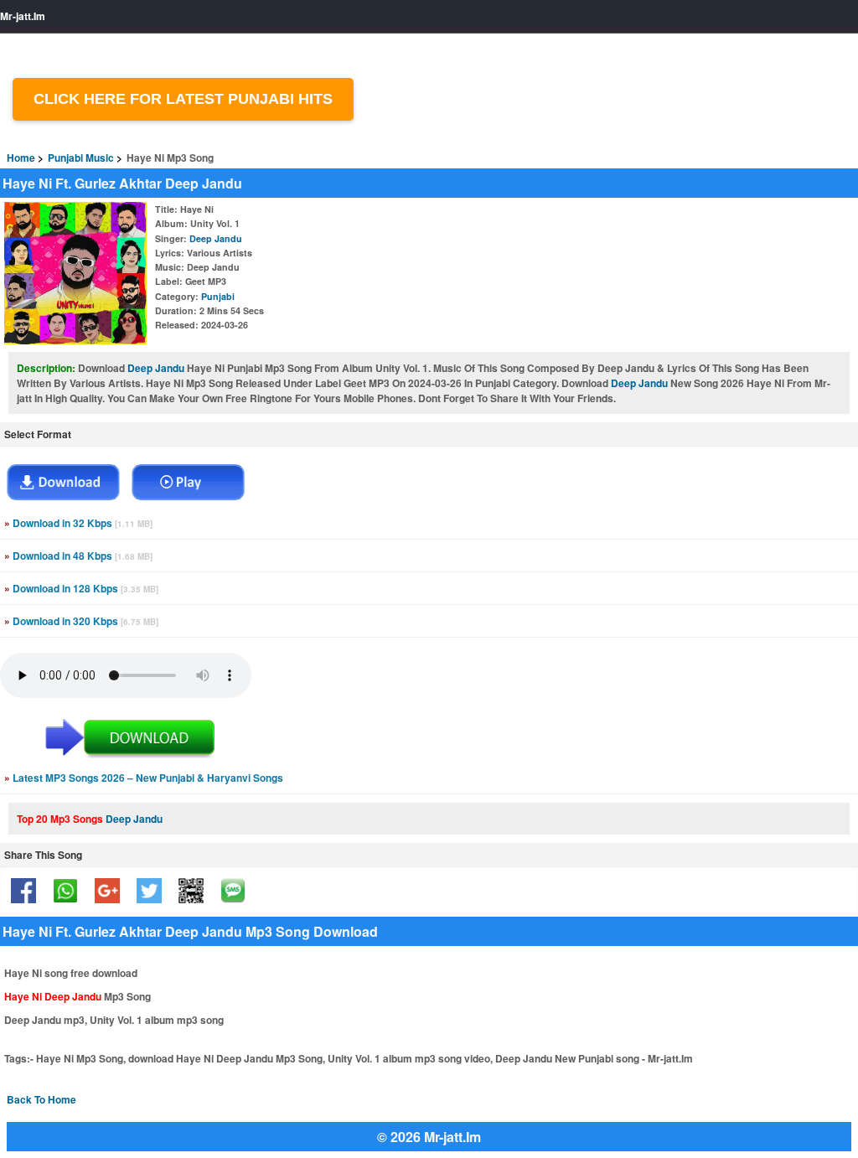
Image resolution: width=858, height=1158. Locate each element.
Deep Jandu (215, 238)
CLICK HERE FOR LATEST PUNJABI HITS (183, 98)
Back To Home (41, 1099)
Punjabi (218, 296)
